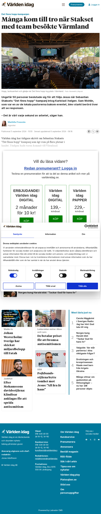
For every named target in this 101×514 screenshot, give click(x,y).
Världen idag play (70, 474)
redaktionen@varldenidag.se (48, 458)
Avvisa (19, 286)
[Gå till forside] (17, 4)
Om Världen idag (69, 432)
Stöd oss (65, 484)
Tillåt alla (82, 286)
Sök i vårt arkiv (68, 461)
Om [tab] (83, 234)
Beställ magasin (69, 451)
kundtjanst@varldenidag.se (47, 450)
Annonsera (66, 447)
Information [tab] (50, 234)
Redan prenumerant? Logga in (50, 168)
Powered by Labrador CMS (51, 510)
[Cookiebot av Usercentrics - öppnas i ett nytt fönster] (86, 227)
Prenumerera (67, 442)
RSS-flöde (66, 456)
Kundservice (67, 437)
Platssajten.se (68, 479)
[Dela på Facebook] (89, 132)
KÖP (26, 220)
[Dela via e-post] (97, 132)
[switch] (38, 275)
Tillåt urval (50, 286)
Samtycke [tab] (17, 234)
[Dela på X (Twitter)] (93, 132)
